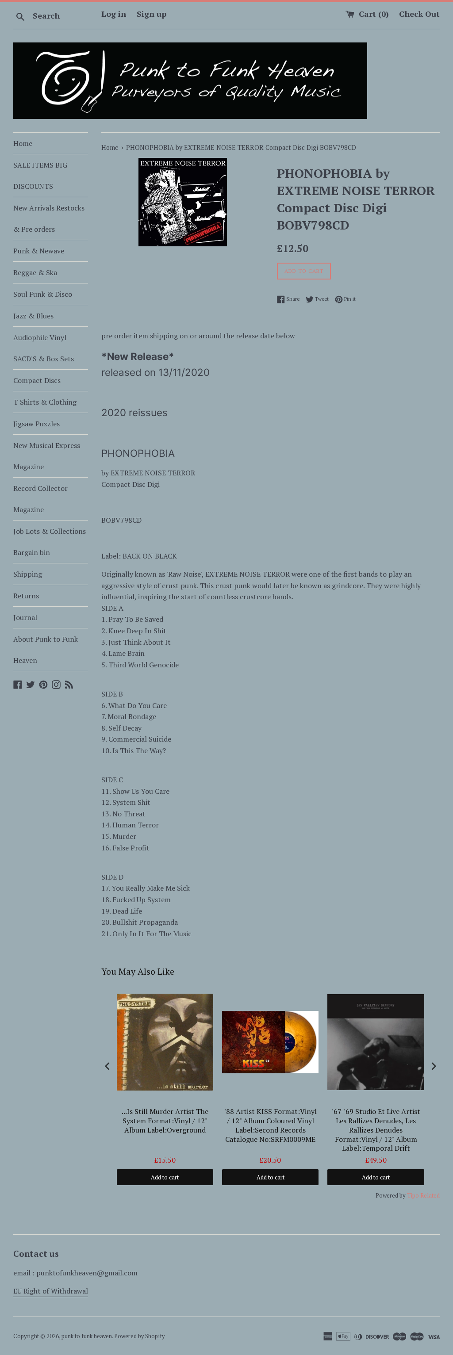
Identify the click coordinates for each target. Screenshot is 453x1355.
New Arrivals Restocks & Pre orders (48, 218)
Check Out (419, 13)
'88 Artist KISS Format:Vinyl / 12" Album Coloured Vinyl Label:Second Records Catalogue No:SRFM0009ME (270, 1125)
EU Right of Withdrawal (50, 1291)
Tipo (413, 1195)
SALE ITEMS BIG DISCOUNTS (40, 175)
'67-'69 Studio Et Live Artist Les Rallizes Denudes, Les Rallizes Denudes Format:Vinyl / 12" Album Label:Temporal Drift (376, 1130)
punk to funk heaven (86, 1336)
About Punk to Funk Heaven (45, 649)
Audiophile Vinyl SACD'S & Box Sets (43, 348)
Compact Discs (37, 380)
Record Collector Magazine (40, 498)
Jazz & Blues (33, 316)
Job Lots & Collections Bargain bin (49, 541)
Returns (26, 596)
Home (22, 143)
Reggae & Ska (35, 272)
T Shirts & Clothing (45, 402)
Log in (113, 13)
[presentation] (107, 1066)
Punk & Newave (38, 251)
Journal (25, 617)
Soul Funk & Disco (42, 294)
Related (430, 1195)
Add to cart (165, 1177)
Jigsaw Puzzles (36, 424)
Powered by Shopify (139, 1336)
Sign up (151, 13)
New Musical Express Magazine (46, 455)
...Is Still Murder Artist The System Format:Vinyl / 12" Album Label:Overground (165, 1121)
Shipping (27, 574)
